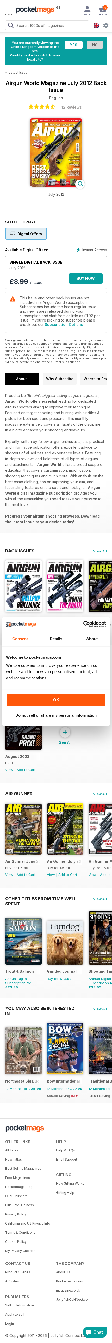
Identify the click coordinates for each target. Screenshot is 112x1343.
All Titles (11, 1150)
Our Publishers (16, 1196)
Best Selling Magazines (23, 1168)
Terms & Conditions (20, 1232)
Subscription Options (64, 324)
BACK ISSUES (19, 551)
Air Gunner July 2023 (64, 861)
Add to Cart (26, 770)
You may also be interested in (39, 1008)
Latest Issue (18, 72)
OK (56, 700)
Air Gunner (19, 793)
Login (9, 1324)
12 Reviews (71, 107)
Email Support (66, 1159)
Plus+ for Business (19, 1205)
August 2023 (17, 756)
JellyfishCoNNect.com (73, 1300)
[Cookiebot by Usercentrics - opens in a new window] (83, 624)
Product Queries (17, 1272)
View (9, 770)
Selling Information (19, 1305)
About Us (63, 1272)
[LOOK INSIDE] (56, 185)
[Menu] (8, 10)
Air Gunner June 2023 (22, 861)
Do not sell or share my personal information (56, 715)
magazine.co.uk (68, 1290)
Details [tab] (56, 639)
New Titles (13, 1159)
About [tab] (92, 639)
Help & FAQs (65, 1150)
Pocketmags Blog (19, 1187)
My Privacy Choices (20, 1251)
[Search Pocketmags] (10, 26)
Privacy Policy (16, 1214)
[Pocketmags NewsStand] (34, 10)
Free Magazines (17, 1178)
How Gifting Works (70, 1183)
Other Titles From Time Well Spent (41, 898)
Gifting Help (65, 1193)
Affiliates (12, 1281)
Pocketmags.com (69, 1281)
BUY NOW (86, 278)
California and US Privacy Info (27, 1223)
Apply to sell (14, 1314)
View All (100, 551)
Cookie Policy (16, 1242)
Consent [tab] (20, 639)
